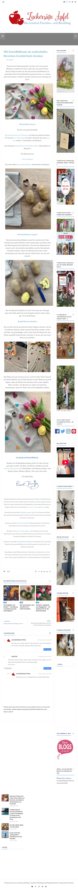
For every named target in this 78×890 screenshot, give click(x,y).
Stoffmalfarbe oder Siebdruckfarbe (26, 146)
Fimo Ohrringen (18, 138)
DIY (8, 571)
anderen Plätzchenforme (12, 468)
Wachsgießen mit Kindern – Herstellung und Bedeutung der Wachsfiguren (11, 608)
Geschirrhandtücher (24, 164)
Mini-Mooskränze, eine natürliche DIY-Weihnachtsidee (27, 607)
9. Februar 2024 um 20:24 (44, 673)
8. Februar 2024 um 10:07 (44, 656)
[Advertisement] (65, 696)
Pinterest (43, 507)
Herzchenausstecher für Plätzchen (16, 135)
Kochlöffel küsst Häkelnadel (25, 541)
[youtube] (64, 2)
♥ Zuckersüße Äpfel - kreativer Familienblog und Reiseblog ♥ (36, 883)
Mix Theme (70, 883)
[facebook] (67, 2)
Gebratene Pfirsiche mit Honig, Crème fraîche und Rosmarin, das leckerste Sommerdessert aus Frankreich (17, 800)
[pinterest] (75, 2)
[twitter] (72, 2)
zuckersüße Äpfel (18, 640)
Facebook (30, 507)
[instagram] (70, 2)
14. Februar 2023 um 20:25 (44, 640)
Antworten (48, 649)
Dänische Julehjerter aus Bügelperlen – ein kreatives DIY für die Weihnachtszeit (43, 608)
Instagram (35, 507)
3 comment (10, 60)
